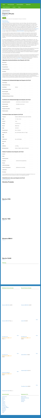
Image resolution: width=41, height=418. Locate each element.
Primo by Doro (4, 406)
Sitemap (22, 401)
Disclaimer (23, 399)
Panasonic (4, 405)
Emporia (3, 401)
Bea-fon (3, 397)
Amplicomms (4, 396)
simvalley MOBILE (5, 407)
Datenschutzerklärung (25, 397)
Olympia (3, 403)
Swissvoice (4, 409)
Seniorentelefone (20, 4)
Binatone (3, 399)
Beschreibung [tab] (5, 20)
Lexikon (14, 7)
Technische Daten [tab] (5, 22)
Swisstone (4, 408)
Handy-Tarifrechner (6, 7)
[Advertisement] (20, 272)
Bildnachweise (23, 396)
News (19, 7)
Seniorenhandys (11, 4)
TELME (3, 411)
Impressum (23, 400)
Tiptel (3, 412)
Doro (3, 400)
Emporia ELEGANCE (20, 30)
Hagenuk (3, 402)
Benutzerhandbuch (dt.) (6, 179)
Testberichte (28, 4)
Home (4, 4)
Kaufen (4, 17)
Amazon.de (20, 58)
